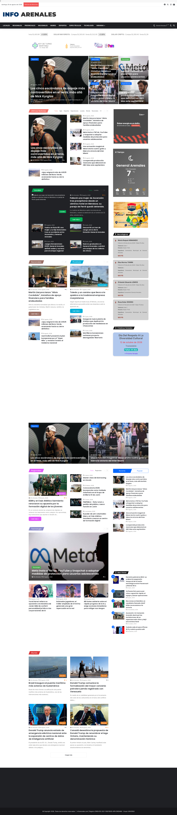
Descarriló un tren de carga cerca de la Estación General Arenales (94, 229)
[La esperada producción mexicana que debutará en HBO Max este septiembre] (75, 161)
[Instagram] (170, 4)
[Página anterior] (104, 111)
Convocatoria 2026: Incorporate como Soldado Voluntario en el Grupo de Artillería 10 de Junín (94, 491)
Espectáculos (75, 25)
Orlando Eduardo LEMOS (128, 282)
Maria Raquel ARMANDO (128, 240)
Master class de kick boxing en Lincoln (94, 479)
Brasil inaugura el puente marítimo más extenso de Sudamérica (47, 684)
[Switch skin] (170, 25)
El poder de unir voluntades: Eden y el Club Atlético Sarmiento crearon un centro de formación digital (95, 517)
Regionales (17, 25)
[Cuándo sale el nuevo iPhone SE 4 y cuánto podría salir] (118, 630)
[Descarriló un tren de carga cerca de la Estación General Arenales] (75, 228)
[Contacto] (173, 5)
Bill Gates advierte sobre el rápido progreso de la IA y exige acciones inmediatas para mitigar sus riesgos (95, 605)
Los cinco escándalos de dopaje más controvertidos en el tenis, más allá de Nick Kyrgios (58, 92)
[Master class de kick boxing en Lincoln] (75, 478)
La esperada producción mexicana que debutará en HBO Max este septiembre (132, 97)
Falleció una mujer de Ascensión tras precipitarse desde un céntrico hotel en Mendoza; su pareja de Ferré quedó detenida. (87, 202)
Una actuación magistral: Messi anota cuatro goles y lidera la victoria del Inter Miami (103, 97)
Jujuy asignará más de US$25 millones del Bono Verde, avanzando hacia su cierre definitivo (53, 175)
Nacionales (43, 25)
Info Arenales (36, 160)
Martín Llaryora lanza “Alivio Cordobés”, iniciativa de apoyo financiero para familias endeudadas (103, 71)
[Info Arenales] (29, 14)
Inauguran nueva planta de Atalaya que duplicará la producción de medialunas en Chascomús (95, 322)
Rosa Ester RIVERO (125, 302)
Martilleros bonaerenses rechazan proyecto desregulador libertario (93, 335)
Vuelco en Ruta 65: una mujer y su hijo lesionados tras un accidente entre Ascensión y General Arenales (55, 232)
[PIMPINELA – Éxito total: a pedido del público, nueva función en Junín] (75, 502)
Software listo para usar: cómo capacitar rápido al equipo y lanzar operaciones (136, 593)
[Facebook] (164, 4)
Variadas (100, 25)
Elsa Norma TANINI (125, 262)
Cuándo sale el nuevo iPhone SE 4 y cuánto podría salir (136, 628)
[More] (100, 111)
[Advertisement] (118, 13)
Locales (6, 25)
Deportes (62, 25)
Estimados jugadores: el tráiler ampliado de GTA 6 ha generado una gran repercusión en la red (68, 605)
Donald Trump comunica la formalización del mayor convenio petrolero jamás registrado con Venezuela (88, 687)
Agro (61, 111)
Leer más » (76, 219)
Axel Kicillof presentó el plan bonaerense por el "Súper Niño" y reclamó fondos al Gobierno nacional (53, 339)
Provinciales (30, 25)
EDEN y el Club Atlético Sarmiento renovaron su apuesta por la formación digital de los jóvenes (46, 503)
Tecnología (89, 25)
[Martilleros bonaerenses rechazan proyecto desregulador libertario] (75, 333)
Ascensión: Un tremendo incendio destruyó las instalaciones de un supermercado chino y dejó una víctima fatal (136, 617)
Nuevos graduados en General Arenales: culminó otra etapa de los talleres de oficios (94, 247)
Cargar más (68, 755)
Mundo (53, 25)
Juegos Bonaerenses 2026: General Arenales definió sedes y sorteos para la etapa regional (54, 247)
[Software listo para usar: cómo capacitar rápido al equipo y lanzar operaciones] (118, 594)
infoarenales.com (82, 811)
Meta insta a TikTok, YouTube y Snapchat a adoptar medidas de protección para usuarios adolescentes (133, 71)
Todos (56, 111)
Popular (140, 471)
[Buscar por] (173, 25)
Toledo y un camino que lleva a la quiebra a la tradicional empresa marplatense (87, 295)
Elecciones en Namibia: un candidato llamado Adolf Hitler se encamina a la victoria (135, 604)
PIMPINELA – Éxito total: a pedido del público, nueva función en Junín (94, 504)
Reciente (122, 471)
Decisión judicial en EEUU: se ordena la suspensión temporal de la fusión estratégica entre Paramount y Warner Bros (137, 581)
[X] (167, 4)
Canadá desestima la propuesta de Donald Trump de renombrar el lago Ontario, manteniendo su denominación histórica (89, 734)
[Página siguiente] (107, 111)
